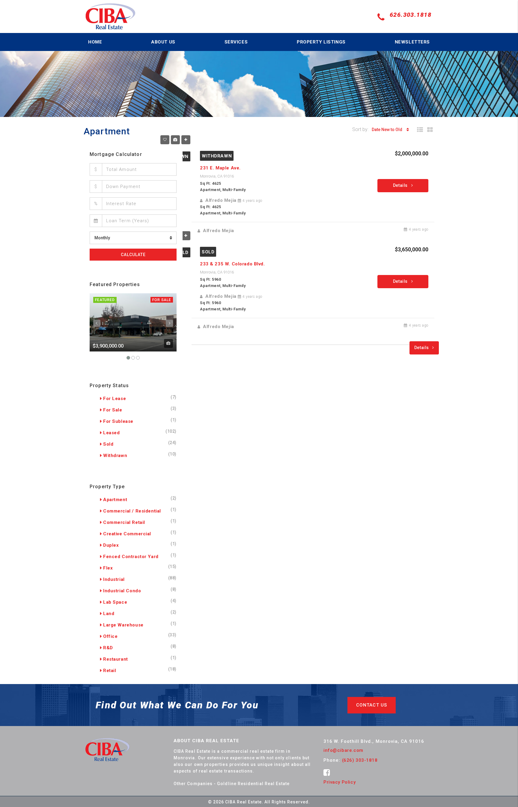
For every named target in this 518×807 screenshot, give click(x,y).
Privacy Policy (339, 782)
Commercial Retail (124, 522)
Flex (108, 568)
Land (108, 613)
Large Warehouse (123, 625)
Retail (109, 670)
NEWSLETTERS (412, 42)
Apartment (115, 499)
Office (110, 636)
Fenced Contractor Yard (131, 556)
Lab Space (115, 602)
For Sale (161, 300)
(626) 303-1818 (360, 760)
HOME (95, 42)
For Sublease (118, 421)
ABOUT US (163, 42)
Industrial (114, 579)
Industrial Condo (122, 590)
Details (401, 185)
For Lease (114, 398)
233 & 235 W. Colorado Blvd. (232, 264)
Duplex (111, 545)
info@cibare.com (343, 750)
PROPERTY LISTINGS (321, 42)
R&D (108, 647)
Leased (111, 432)
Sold (208, 252)
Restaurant (115, 659)
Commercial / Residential (132, 511)
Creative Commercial (127, 534)
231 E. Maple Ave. (220, 168)
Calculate (133, 254)
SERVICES (236, 42)
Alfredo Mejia (221, 200)
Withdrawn (217, 156)
